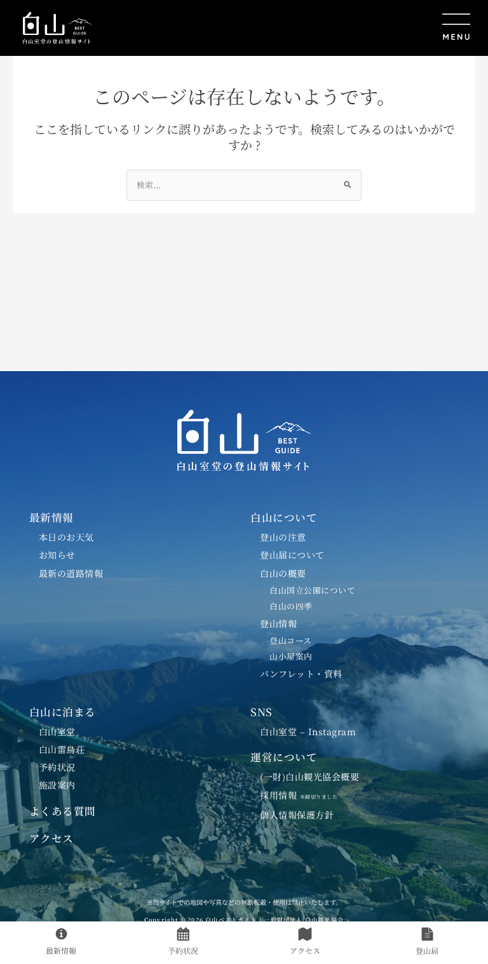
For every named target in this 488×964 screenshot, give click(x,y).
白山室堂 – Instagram (308, 731)
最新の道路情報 (71, 573)
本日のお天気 (66, 537)
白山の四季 (291, 606)
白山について (283, 517)
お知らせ (57, 554)
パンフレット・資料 (301, 673)
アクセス (51, 838)
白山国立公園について (312, 590)
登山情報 (278, 623)
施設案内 (57, 784)
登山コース (290, 640)
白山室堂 (57, 731)
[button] (289, 28)
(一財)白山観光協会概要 (309, 776)
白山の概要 (283, 573)
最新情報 (51, 517)
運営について (283, 756)
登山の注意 (283, 537)
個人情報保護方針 (297, 814)
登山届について (292, 554)
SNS (261, 711)
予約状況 (57, 767)
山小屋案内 (291, 656)
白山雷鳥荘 (62, 749)
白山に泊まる (62, 711)
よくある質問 (62, 810)
